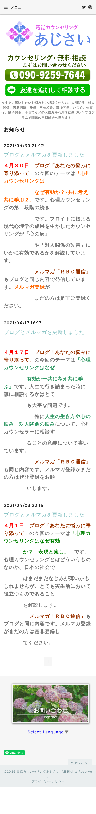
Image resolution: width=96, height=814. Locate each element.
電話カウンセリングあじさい (38, 771)
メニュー (17, 7)
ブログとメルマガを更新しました (44, 154)
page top (81, 762)
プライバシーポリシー (48, 781)
